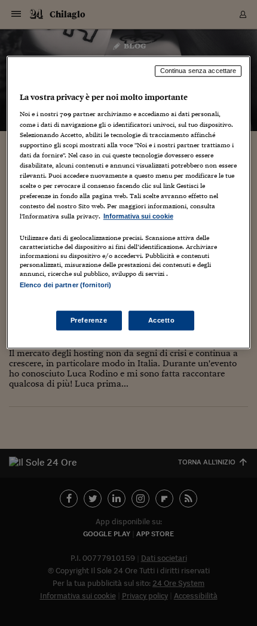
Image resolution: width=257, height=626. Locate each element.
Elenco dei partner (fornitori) (65, 284)
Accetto (161, 320)
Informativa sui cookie (138, 216)
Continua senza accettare (198, 70)
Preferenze (89, 320)
